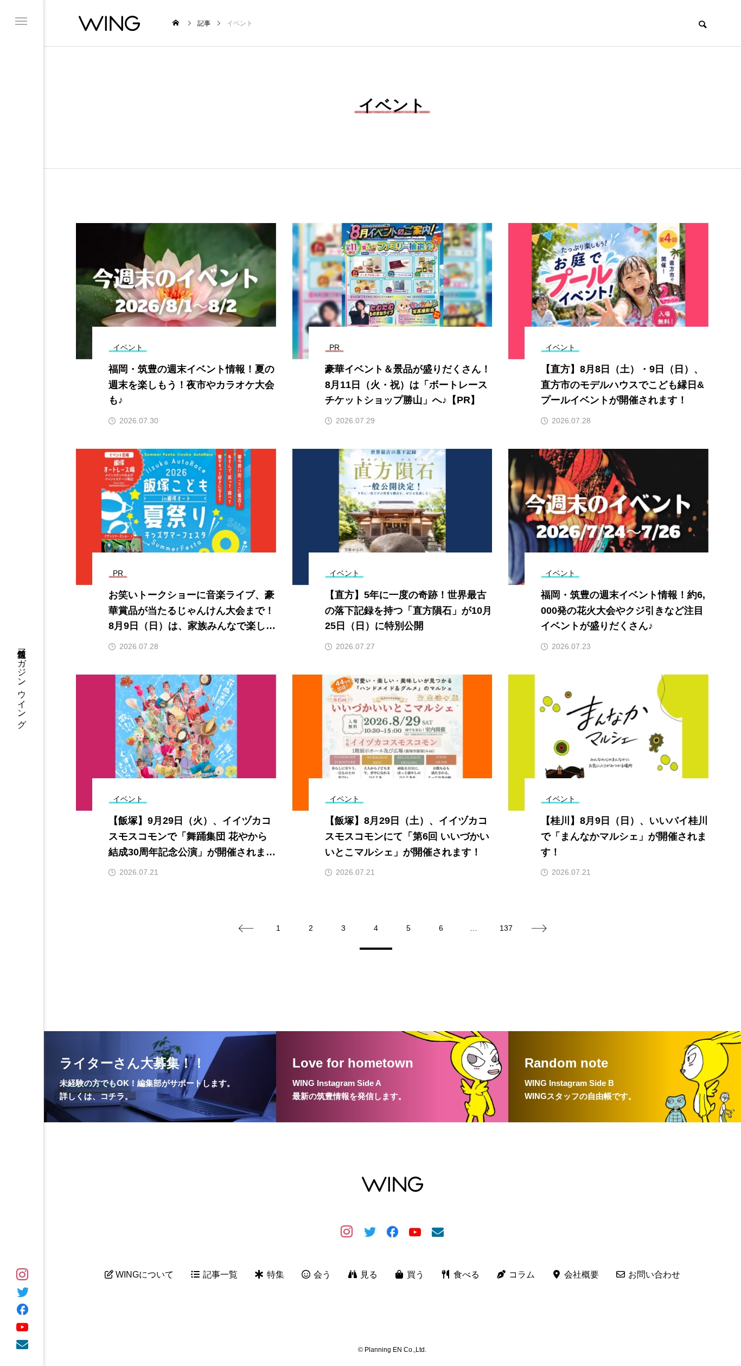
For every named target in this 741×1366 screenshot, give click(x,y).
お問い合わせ (653, 1274)
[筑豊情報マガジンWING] (109, 23)
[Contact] (22, 1344)
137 (506, 928)
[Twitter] (22, 1292)
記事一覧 (219, 1274)
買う (414, 1274)
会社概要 (580, 1274)
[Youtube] (22, 1326)
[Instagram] (22, 1274)
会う (321, 1274)
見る (368, 1274)
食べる (465, 1274)
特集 (274, 1274)
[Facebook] (22, 1309)
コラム (521, 1274)
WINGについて (143, 1274)
